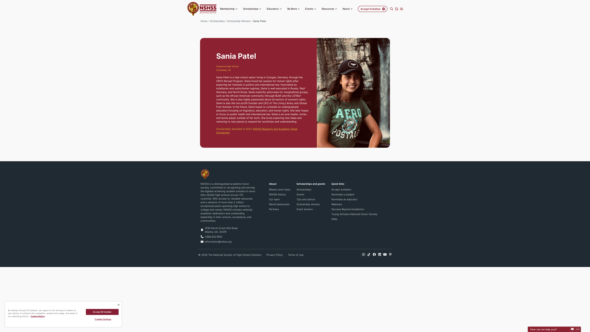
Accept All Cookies (102, 312)
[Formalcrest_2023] (205, 174)
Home (204, 21)
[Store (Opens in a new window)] (396, 9)
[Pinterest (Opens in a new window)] (390, 254)
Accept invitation (341, 189)
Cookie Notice (38, 316)
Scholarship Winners (239, 21)
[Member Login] (401, 9)
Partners (274, 209)
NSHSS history (277, 194)
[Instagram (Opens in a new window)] (363, 254)
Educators (273, 8)
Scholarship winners (308, 204)
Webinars (336, 204)
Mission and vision (279, 189)
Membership (227, 8)
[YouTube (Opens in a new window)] (385, 254)
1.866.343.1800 (213, 236)
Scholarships (250, 8)
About (346, 8)
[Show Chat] (572, 329)
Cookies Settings (103, 319)
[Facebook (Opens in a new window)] (374, 254)
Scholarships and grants (311, 183)
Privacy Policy (274, 254)
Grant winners (305, 209)
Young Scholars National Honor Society (354, 214)
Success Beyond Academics (347, 209)
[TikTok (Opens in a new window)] (369, 254)
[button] (236, 9)
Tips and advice (306, 199)
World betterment (279, 204)
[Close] (119, 305)
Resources (328, 8)
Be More (292, 8)
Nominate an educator (344, 199)
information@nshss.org (218, 241)
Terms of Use (295, 254)
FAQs (334, 219)
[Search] (391, 9)
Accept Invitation (370, 8)
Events (309, 8)
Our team (274, 199)
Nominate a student (342, 194)
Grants (300, 194)
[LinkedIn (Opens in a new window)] (379, 254)
